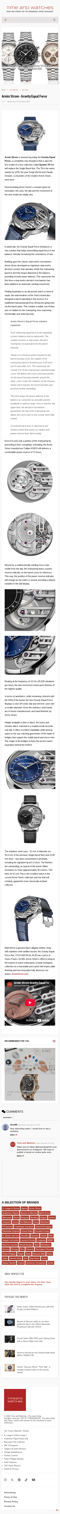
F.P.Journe (7, 1226)
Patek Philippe (9, 1254)
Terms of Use (10, 1497)
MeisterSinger (25, 1245)
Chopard (6, 1222)
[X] (12, 1480)
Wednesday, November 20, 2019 (29, 1125)
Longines (41, 1240)
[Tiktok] (26, 1480)
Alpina (24, 1208)
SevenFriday (15, 1258)
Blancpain (7, 1217)
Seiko (5, 1258)
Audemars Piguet (10, 1213)
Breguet (24, 1217)
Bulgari (43, 1217)
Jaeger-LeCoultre (10, 1240)
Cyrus (15, 1222)
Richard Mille (39, 1254)
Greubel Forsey (42, 1231)
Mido (36, 1245)
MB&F (50, 1240)
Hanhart (35, 1235)
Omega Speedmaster (13, 1452)
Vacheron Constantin (35, 1263)
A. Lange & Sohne (10, 1208)
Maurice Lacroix (9, 1245)
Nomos (5, 1249)
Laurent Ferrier (28, 1240)
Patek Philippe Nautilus (14, 1459)
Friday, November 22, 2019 (45, 1143)
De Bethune (25, 1222)
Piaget (21, 1254)
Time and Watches (26, 1143)
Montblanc (46, 1245)
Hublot (44, 1235)
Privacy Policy (11, 1501)
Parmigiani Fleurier (44, 1249)
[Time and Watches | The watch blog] (30, 11)
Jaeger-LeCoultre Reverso (15, 1449)
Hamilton (25, 1235)
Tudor (44, 1258)
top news (25, 90)
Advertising (10, 1492)
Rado (28, 1254)
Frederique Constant (23, 1226)
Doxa (35, 1222)
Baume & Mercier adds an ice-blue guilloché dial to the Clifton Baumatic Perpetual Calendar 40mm (33, 1324)
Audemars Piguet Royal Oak (16, 1439)
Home (4, 90)
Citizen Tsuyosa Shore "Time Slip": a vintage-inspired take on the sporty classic (33, 1369)
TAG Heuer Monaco (12, 1466)
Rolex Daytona (10, 1462)
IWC (51, 1235)
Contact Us (9, 1506)
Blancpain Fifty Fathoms (14, 1442)
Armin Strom (35, 1208)
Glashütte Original (10, 1231)
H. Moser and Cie (10, 1235)
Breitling (34, 1217)
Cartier (52, 1217)
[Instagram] (5, 1480)
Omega (14, 1249)
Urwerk (20, 1263)
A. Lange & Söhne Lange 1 (15, 1435)
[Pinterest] (19, 1480)
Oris (22, 1249)
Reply (12, 1135)
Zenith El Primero (11, 1469)
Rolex (49, 1254)
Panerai (29, 1249)
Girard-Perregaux (44, 1226)
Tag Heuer (34, 1258)
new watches (13, 90)
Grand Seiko (27, 1231)
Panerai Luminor (11, 1455)
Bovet (16, 1217)
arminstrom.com (20, 974)
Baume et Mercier (29, 1213)
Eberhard (44, 1222)
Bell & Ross (44, 1213)
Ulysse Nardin (8, 1263)
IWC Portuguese (11, 1445)
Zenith (50, 1263)
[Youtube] (33, 1480)
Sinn (26, 1258)
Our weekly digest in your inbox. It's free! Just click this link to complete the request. (28, 1283)
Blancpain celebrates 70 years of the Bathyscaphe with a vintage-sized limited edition (30, 65)
